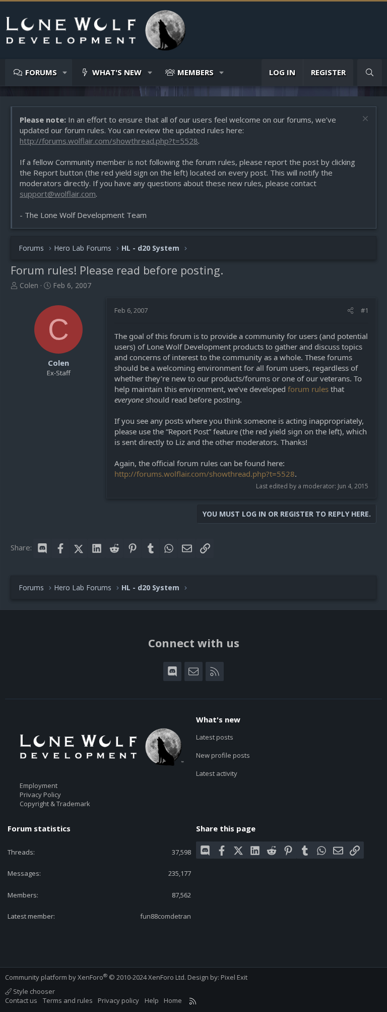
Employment (38, 785)
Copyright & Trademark (55, 803)
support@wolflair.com (58, 194)
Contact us (21, 1000)
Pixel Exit (234, 977)
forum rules (308, 389)
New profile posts (223, 755)
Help (152, 1000)
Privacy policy (118, 1000)
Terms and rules (68, 1000)
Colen (29, 285)
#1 (364, 310)
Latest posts (214, 737)
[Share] (350, 310)
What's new (117, 72)
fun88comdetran (165, 916)
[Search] (369, 72)
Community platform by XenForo (95, 977)
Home (173, 1000)
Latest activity (216, 773)
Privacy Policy (40, 794)
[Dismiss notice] (364, 120)
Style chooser (33, 991)
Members (195, 72)
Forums (41, 72)
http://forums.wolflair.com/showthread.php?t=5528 (109, 141)
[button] (65, 72)
